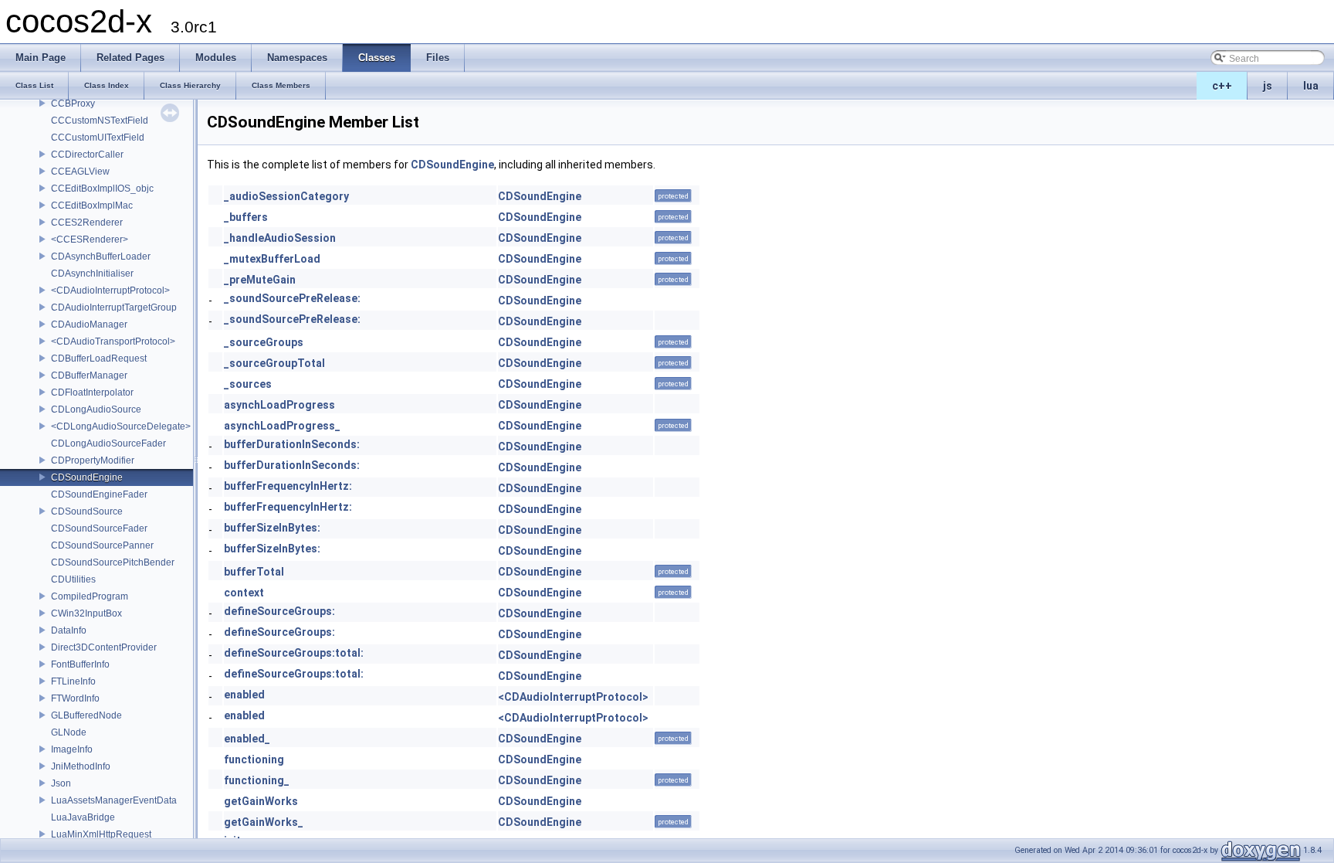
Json (61, 783)
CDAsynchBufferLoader (101, 256)
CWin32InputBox (86, 613)
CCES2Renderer (87, 222)
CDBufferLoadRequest (99, 358)
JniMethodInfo (80, 766)
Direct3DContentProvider (104, 647)
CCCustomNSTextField (99, 120)
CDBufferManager (89, 375)
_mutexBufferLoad (272, 259)
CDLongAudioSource (96, 409)
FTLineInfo (73, 681)
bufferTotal (254, 572)
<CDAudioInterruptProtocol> (110, 290)
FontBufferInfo (80, 664)
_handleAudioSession (280, 238)
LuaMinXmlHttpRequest (101, 834)
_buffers (246, 217)
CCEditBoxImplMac (92, 205)
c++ (1222, 86)
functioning (254, 759)
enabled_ (247, 738)
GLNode (68, 732)
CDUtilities (73, 579)
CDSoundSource (87, 511)
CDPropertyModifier (92, 460)
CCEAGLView (80, 171)
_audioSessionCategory (286, 196)
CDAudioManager (89, 324)
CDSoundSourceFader (99, 528)
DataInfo (68, 630)
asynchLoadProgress (279, 405)
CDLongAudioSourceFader (108, 443)
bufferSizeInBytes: (272, 528)
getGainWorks (261, 801)
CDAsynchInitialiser (92, 273)
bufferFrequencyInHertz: (288, 486)
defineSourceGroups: (279, 611)
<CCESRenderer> (89, 239)
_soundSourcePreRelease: (292, 298)
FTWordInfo (75, 698)
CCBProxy (73, 103)
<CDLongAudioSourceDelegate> (121, 426)
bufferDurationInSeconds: (292, 444)
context (244, 592)
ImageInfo (72, 749)
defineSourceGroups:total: (294, 653)
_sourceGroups (263, 342)
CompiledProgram (89, 596)
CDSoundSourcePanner (102, 545)
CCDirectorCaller (87, 154)
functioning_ (256, 780)
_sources (248, 384)
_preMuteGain (260, 280)
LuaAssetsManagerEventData (114, 800)
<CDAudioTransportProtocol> (113, 341)
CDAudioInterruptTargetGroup (114, 307)
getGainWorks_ (263, 822)
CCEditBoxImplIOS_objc (102, 188)
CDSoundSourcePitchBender (112, 562)
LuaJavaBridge (83, 817)
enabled (244, 694)
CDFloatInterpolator (92, 392)
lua (1311, 86)
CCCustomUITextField (97, 137)
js (1267, 86)
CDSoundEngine (87, 477)
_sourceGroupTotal (274, 363)
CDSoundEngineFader (99, 494)
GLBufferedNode (86, 715)
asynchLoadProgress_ (282, 426)
